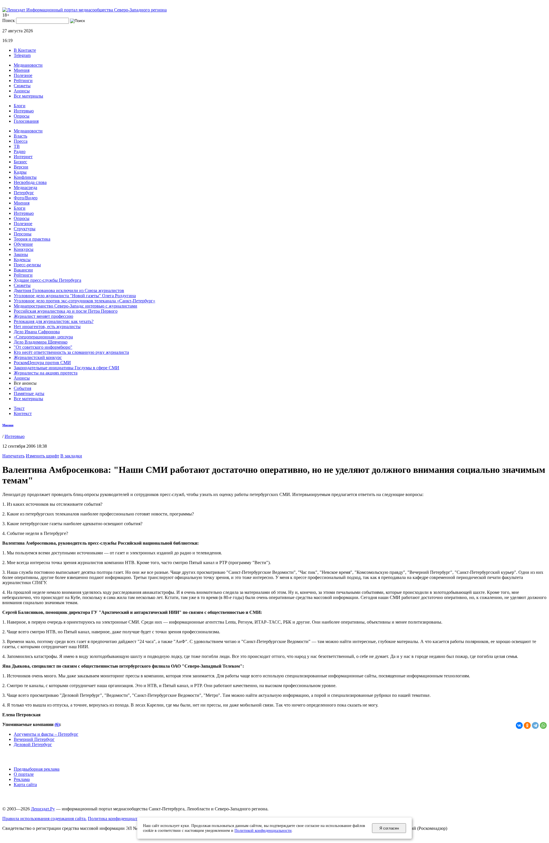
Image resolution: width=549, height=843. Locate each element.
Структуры (24, 228)
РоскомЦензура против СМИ (42, 362)
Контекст (23, 413)
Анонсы (22, 90)
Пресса (20, 141)
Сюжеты (22, 85)
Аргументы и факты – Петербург (46, 734)
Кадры (20, 172)
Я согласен (389, 828)
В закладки (71, 455)
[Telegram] (535, 725)
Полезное (23, 75)
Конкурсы (23, 249)
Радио (19, 151)
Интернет (23, 156)
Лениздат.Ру (43, 808)
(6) (57, 724)
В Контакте (25, 50)
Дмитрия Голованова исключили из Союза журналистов (69, 290)
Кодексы (22, 259)
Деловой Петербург (33, 744)
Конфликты (25, 177)
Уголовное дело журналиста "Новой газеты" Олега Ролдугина (75, 295)
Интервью (24, 110)
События (22, 388)
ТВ (17, 146)
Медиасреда (25, 187)
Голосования (26, 121)
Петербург (24, 192)
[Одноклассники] (527, 725)
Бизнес (20, 161)
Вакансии (23, 269)
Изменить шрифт (42, 455)
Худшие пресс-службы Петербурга (47, 280)
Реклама (22, 779)
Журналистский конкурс (38, 357)
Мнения (21, 70)
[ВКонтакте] (519, 725)
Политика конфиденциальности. (120, 818)
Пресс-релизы (27, 264)
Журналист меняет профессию (43, 316)
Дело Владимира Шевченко (40, 342)
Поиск (8, 20)
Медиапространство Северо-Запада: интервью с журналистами (75, 306)
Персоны (22, 233)
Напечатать (13, 455)
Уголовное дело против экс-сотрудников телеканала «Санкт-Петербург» (84, 300)
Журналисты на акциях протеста (45, 372)
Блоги (19, 105)
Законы (21, 254)
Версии (21, 166)
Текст (19, 408)
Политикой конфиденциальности (263, 830)
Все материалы (28, 96)
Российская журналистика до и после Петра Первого (66, 311)
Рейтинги (23, 80)
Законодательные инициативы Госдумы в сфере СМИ (66, 367)
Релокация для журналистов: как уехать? (54, 321)
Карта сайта (25, 784)
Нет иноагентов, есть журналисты (47, 326)
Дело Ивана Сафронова (37, 331)
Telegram (22, 55)
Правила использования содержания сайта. (44, 818)
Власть (20, 136)
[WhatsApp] (543, 725)
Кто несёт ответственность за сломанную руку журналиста (71, 352)
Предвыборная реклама (36, 769)
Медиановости (28, 65)
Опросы (21, 116)
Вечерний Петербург (34, 739)
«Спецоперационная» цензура (43, 336)
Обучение (23, 244)
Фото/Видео (25, 197)
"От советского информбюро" (43, 347)
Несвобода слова (30, 182)
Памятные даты (29, 393)
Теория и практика (32, 239)
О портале (24, 774)
